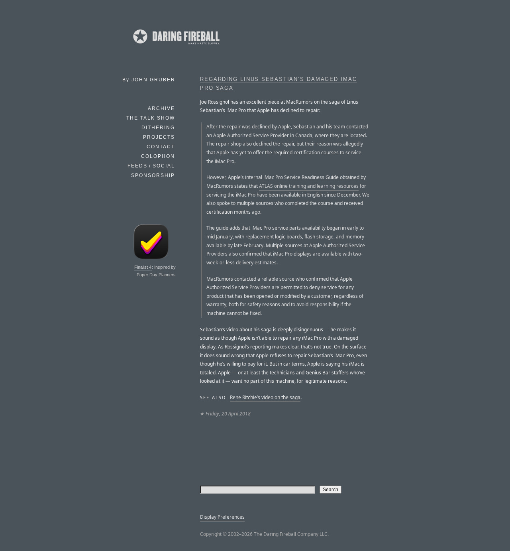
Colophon (158, 156)
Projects (159, 137)
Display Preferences (222, 517)
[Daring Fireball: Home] (176, 45)
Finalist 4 (142, 267)
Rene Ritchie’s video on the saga (265, 397)
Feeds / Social (151, 166)
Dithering (158, 127)
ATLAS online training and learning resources (309, 186)
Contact (161, 147)
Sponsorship (153, 175)
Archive (161, 108)
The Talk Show (150, 118)
